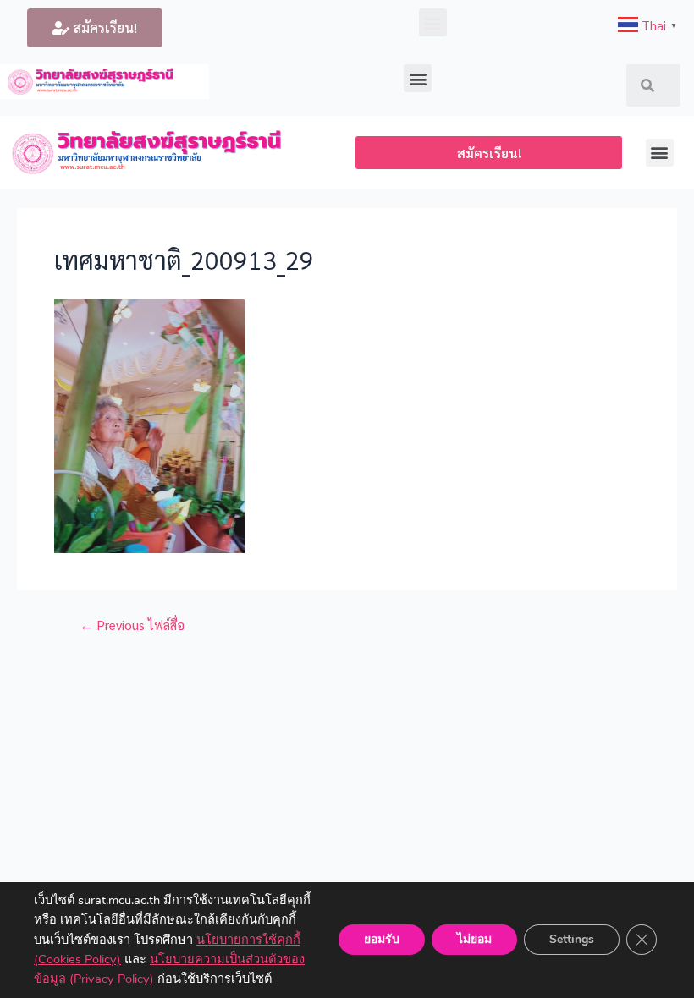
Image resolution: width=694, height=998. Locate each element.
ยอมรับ (381, 940)
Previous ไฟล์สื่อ (132, 625)
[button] (94, 27)
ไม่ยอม (474, 940)
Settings (571, 940)
